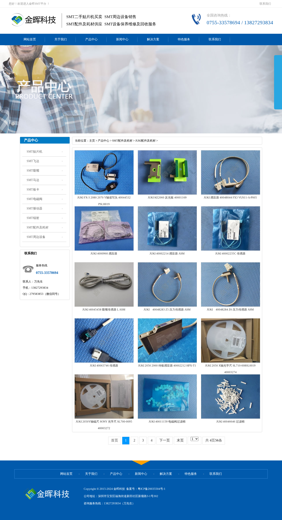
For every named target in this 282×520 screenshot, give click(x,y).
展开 (278, 82)
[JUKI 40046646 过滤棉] (230, 417)
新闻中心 (122, 39)
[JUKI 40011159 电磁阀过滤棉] (167, 417)
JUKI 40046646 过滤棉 (230, 421)
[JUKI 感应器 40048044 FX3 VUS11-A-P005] (230, 193)
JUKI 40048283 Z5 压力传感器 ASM (167, 309)
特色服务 (184, 39)
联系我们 (265, 3)
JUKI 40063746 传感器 (104, 365)
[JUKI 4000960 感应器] (104, 249)
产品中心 (91, 39)
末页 (180, 440)
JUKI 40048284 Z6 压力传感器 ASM (230, 309)
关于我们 (60, 39)
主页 (92, 140)
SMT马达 (33, 180)
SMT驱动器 (34, 208)
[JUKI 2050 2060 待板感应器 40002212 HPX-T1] (167, 361)
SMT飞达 (33, 161)
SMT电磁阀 (34, 199)
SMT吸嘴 (33, 170)
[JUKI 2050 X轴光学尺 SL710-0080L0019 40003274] (230, 361)
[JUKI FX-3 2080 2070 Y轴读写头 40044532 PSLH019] (104, 193)
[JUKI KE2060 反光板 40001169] (167, 193)
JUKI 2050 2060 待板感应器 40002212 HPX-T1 (167, 365)
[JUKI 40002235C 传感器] (230, 249)
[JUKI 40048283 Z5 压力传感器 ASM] (167, 305)
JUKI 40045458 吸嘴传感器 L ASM (103, 309)
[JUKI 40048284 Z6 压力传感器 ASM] (230, 305)
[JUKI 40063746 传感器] (104, 361)
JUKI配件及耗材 (145, 140)
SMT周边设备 (36, 237)
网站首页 (30, 39)
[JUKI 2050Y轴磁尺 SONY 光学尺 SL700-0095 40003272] (104, 417)
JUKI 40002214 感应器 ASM (167, 253)
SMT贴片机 (34, 151)
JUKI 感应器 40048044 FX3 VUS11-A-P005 (230, 197)
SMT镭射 (33, 218)
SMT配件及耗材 (37, 227)
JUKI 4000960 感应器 (104, 253)
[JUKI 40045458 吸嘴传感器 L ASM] (104, 305)
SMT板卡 (33, 189)
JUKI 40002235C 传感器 (230, 253)
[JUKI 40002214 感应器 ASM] (167, 249)
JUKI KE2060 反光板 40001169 (167, 197)
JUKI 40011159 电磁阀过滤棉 (167, 421)
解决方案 (153, 39)
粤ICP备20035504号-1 (151, 488)
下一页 (164, 440)
